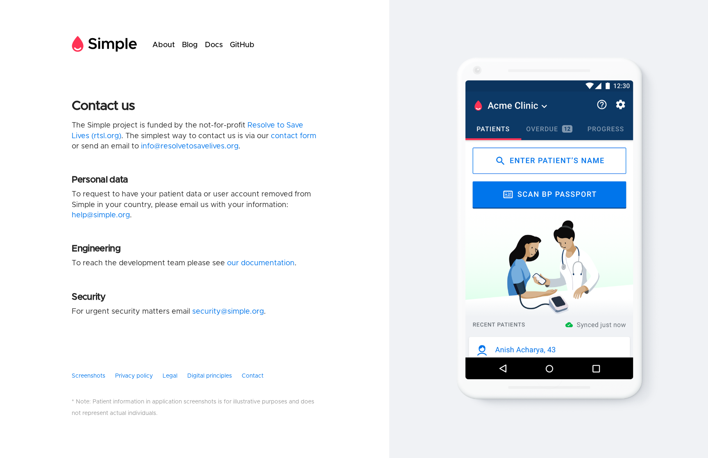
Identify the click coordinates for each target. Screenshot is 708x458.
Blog (190, 45)
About (163, 45)
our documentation (261, 263)
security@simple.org (228, 311)
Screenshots (88, 376)
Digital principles (209, 376)
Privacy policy (134, 376)
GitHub (242, 45)
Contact (252, 376)
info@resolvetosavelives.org (189, 146)
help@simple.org (101, 215)
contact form (293, 136)
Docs (214, 45)
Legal (170, 376)
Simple (104, 45)
